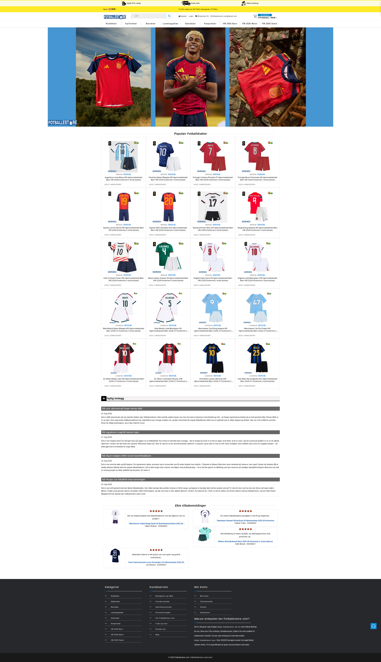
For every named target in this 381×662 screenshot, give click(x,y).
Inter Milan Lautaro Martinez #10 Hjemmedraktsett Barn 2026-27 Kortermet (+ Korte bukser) (213, 381)
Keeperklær (210, 23)
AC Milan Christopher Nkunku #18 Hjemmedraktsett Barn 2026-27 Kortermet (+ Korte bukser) (168, 381)
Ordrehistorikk (206, 601)
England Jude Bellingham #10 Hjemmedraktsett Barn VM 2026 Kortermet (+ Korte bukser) (257, 279)
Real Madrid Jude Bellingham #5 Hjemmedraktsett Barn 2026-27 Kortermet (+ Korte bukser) (168, 331)
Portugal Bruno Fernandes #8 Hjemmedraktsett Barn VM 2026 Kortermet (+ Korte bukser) (257, 178)
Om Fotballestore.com (165, 618)
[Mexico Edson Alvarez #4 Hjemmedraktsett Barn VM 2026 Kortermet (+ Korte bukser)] (168, 257)
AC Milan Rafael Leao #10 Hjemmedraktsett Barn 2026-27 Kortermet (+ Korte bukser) (123, 380)
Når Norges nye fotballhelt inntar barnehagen (123, 479)
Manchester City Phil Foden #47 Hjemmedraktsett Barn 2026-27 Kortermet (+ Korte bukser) (257, 331)
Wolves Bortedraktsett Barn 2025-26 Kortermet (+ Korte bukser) (245, 541)
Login (191, 16)
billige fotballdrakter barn (205, 640)
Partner (203, 607)
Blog (157, 634)
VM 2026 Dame (269, 23)
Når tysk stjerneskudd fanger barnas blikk (122, 408)
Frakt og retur (162, 623)
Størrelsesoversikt (164, 607)
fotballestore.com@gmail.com (224, 16)
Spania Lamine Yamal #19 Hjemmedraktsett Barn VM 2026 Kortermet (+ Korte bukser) (123, 229)
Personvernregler (163, 612)
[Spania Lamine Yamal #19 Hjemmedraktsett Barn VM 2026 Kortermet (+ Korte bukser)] (123, 207)
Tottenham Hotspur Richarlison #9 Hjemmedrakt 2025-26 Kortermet (245, 521)
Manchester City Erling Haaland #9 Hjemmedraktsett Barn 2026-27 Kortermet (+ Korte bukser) (213, 331)
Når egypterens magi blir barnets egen (120, 432)
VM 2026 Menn (249, 23)
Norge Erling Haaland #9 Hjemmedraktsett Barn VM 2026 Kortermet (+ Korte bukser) (257, 229)
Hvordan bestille (163, 601)
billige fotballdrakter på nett (229, 627)
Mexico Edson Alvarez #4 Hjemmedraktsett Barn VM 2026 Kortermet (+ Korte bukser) (168, 279)
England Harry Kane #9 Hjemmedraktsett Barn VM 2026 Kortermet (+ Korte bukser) (213, 279)
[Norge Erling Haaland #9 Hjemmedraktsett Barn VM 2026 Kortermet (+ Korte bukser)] (257, 207)
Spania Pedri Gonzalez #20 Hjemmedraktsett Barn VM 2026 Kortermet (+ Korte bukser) (168, 229)
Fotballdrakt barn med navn (201, 657)
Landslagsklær (170, 23)
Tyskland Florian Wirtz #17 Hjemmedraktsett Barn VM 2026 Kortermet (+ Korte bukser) (213, 229)
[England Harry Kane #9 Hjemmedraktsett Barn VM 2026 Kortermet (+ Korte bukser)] (212, 257)
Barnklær (151, 23)
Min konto (204, 596)
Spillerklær (131, 23)
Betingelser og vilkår (164, 596)
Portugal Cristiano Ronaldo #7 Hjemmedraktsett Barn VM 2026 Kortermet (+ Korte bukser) (213, 178)
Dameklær (190, 23)
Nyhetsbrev (205, 612)
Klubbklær (111, 23)
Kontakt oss (161, 629)
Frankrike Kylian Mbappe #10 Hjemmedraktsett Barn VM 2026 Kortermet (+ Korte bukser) (168, 178)
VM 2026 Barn (230, 23)
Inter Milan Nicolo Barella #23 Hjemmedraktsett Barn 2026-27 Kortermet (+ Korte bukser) (257, 380)
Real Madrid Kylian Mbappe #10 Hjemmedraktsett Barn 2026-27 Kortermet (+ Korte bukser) (123, 329)
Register (183, 16)
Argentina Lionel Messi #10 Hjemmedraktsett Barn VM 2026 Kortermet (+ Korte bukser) (123, 178)
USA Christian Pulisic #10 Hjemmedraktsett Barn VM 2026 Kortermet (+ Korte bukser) (123, 279)
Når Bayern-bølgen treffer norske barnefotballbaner (126, 455)
